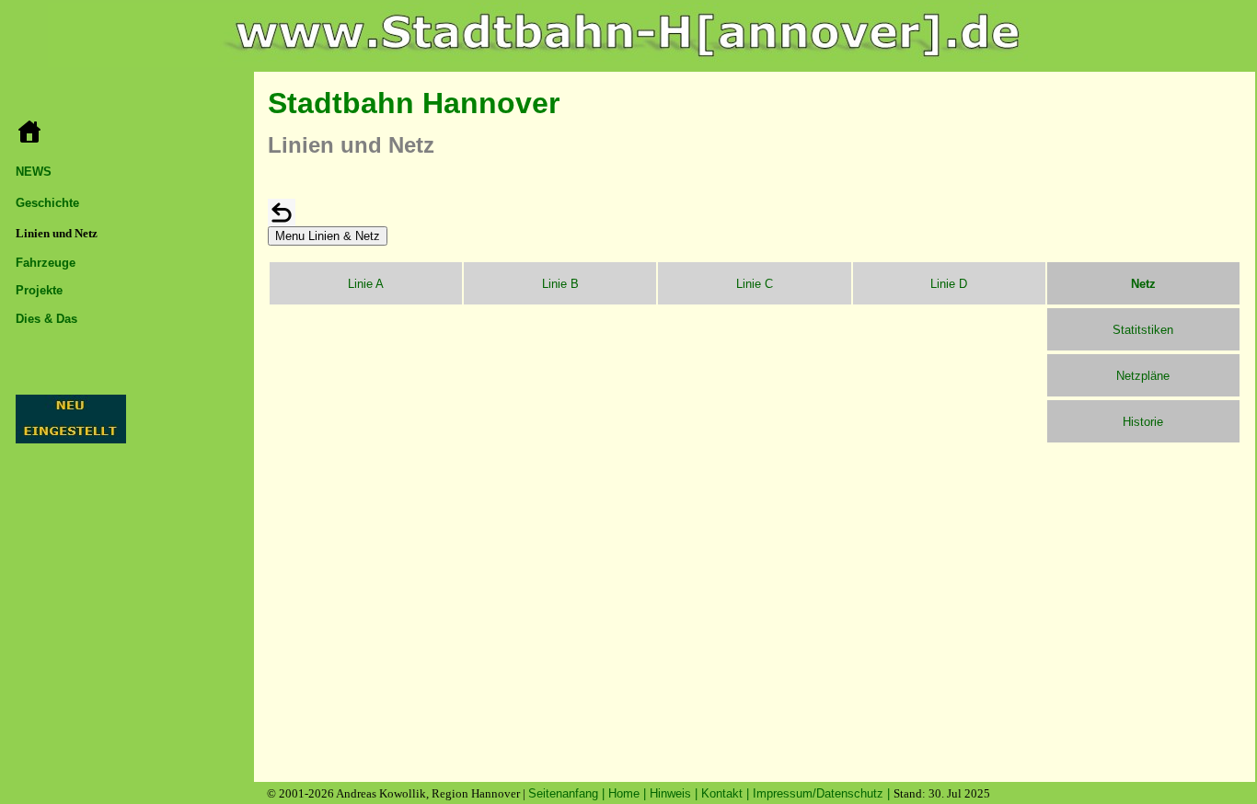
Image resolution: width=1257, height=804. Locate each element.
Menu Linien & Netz (327, 236)
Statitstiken (1143, 330)
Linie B (560, 284)
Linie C (754, 284)
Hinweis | (675, 793)
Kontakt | (727, 793)
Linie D (948, 284)
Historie (1143, 422)
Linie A (366, 284)
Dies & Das (46, 319)
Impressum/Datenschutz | (823, 793)
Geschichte (47, 203)
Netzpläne (1143, 376)
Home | (629, 793)
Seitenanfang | (568, 793)
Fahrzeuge (45, 263)
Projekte (39, 290)
